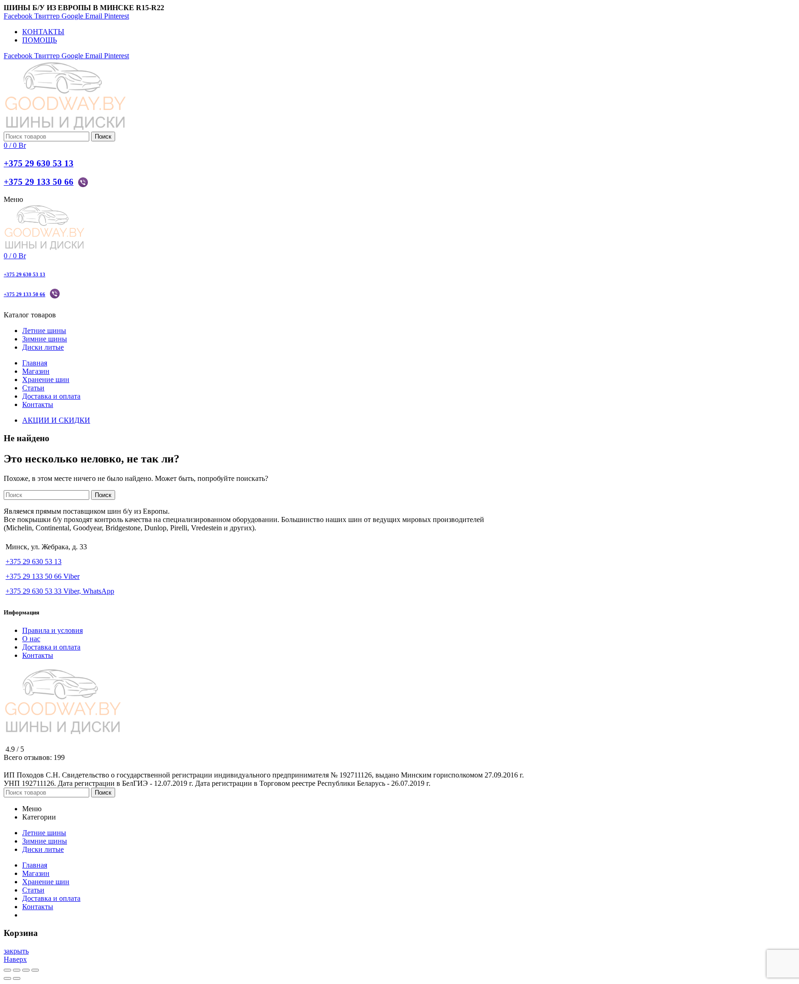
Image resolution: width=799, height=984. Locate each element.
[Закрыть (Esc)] (7, 970)
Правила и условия (52, 630)
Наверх (15, 959)
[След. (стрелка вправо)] (16, 978)
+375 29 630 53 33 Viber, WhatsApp (60, 591)
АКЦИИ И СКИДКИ (56, 420)
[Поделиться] (16, 970)
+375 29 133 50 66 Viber (43, 576)
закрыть (16, 951)
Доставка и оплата (51, 647)
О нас (31, 639)
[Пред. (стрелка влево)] (7, 978)
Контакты (37, 655)
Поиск (103, 136)
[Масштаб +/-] (35, 970)
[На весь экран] (26, 970)
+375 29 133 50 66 (39, 182)
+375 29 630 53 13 (39, 163)
